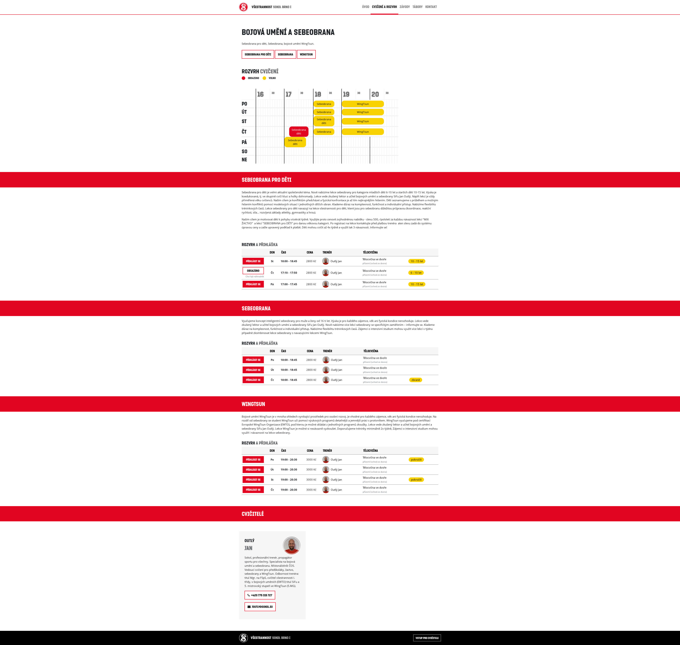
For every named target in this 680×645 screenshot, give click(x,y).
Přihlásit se (253, 261)
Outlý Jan (336, 261)
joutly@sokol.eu (262, 607)
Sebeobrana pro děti (258, 54)
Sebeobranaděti (324, 121)
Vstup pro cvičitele (427, 638)
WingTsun (306, 54)
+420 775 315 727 (261, 595)
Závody (405, 7)
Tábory (418, 7)
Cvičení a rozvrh (384, 7)
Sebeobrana (285, 54)
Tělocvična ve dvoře (374, 259)
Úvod (365, 7)
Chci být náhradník (255, 276)
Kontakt (431, 7)
